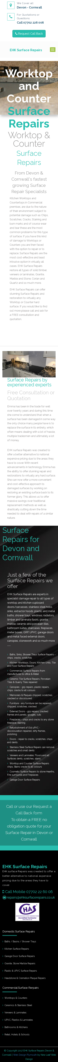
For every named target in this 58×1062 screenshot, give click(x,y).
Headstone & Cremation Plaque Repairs (25, 978)
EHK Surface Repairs (26, 50)
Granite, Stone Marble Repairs (20, 963)
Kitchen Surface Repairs (17, 949)
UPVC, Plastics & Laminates (19, 1020)
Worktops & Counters (16, 998)
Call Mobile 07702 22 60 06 (29, 891)
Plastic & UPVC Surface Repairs (21, 970)
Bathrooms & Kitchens (16, 1027)
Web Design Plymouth (25, 1055)
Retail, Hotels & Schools (17, 1034)
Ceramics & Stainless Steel (18, 1005)
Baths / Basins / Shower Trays (20, 941)
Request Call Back (30, 33)
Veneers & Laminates (15, 1012)
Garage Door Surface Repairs (20, 956)
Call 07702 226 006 (30, 22)
